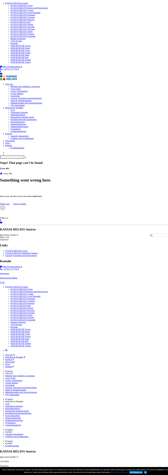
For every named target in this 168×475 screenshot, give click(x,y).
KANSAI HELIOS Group (21, 5)
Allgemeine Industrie (19, 112)
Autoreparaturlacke (18, 131)
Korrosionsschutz (17, 122)
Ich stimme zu (136, 472)
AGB (2, 282)
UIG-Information (17, 105)
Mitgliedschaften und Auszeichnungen (26, 103)
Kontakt (8, 145)
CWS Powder (16, 41)
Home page (5, 204)
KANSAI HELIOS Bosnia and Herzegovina (29, 8)
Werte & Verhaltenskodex (21, 101)
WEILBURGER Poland (20, 60)
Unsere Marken (16, 93)
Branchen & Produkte (14, 108)
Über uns (9, 84)
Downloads (10, 141)
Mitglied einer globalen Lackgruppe (25, 86)
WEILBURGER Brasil (20, 48)
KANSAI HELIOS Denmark (22, 15)
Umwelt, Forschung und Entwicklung (26, 98)
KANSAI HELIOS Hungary (22, 20)
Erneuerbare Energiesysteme (22, 117)
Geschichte (15, 96)
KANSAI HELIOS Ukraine (22, 34)
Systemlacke (15, 129)
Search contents (19, 204)
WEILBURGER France (20, 53)
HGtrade (14, 43)
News (7, 143)
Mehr (113, 472)
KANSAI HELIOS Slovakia (22, 27)
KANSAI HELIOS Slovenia (22, 29)
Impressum (4, 273)
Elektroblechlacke (17, 115)
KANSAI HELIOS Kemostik (22, 36)
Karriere (8, 134)
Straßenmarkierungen (19, 127)
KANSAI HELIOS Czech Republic (25, 13)
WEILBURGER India (19, 55)
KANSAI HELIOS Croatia (21, 10)
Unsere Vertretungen (19, 91)
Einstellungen (122, 472)
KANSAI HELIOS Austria (16, 3)
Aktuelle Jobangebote (19, 136)
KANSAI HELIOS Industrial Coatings (21, 253)
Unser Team (15, 89)
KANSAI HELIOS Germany (22, 17)
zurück (10, 371)
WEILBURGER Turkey (20, 62)
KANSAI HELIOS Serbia (21, 31)
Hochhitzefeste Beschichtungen (23, 119)
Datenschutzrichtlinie (8, 278)
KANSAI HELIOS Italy (20, 22)
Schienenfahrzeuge (18, 124)
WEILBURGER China (20, 50)
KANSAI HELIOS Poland (21, 24)
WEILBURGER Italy (19, 57)
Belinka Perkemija (18, 39)
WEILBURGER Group (20, 46)
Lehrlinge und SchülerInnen (22, 138)
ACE (12, 110)
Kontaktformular (17, 148)
